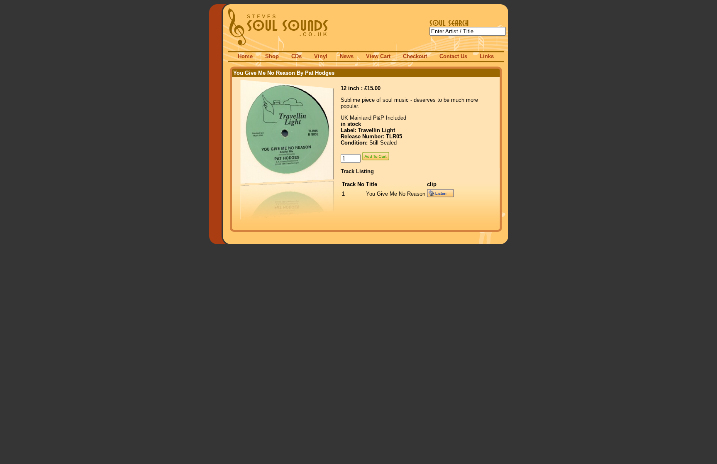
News (347, 56)
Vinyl (320, 56)
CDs (296, 56)
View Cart (378, 56)
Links (487, 56)
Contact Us (453, 56)
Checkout (415, 56)
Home (245, 56)
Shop (272, 56)
